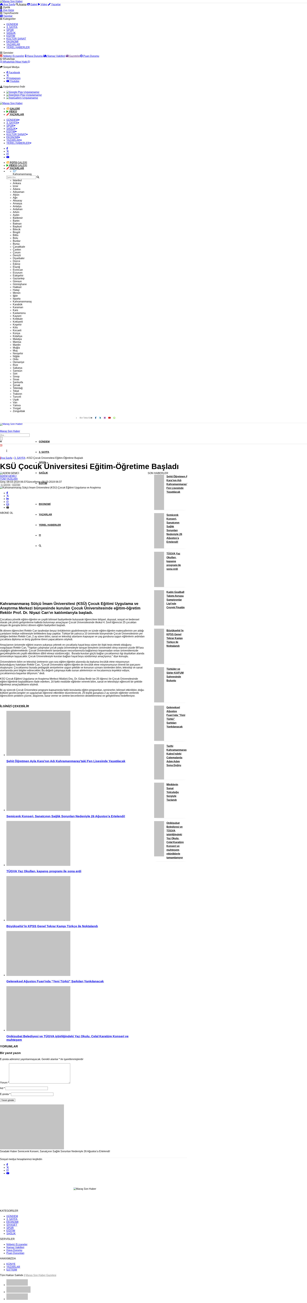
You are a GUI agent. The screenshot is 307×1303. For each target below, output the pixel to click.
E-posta (5, 1094)
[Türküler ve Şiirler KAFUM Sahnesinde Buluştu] (159, 701)
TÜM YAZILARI (9, 479)
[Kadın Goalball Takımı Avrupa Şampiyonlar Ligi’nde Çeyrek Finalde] (159, 624)
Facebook (14, 72)
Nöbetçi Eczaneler (13, 56)
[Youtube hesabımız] (7, 157)
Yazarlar (56, 4)
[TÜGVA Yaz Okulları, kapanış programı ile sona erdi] (75, 843)
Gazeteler (74, 56)
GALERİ (18, 162)
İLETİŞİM (11, 1269)
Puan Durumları (15, 1253)
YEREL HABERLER (18, 47)
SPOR (10, 30)
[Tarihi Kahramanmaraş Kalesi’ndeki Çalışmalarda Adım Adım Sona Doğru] (159, 778)
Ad (2, 1088)
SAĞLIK (11, 33)
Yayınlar (7, 16)
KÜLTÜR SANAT (16, 38)
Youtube (14, 81)
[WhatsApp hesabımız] (114, 417)
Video (43, 4)
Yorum (4, 1082)
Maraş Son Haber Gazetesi (41, 1275)
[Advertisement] (24, 550)
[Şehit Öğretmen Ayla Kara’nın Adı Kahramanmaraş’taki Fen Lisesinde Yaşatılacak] (75, 733)
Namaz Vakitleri (56, 56)
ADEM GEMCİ (8, 476)
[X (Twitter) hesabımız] (7, 75)
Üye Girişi (8, 10)
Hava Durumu (34, 56)
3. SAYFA (11, 27)
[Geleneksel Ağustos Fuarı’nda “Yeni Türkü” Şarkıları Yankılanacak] (75, 954)
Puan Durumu (91, 56)
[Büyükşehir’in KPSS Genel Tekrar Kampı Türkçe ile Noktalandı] (75, 899)
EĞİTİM (10, 35)
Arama (22, 4)
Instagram (14, 78)
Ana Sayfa (9, 4)
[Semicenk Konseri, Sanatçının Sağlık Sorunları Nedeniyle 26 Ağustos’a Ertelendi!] (75, 789)
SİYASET (11, 1225)
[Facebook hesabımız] (7, 148)
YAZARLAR (13, 44)
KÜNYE (11, 1264)
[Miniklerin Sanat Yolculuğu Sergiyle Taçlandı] (159, 817)
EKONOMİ (12, 41)
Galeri (33, 4)
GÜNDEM (12, 24)
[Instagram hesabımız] (7, 154)
